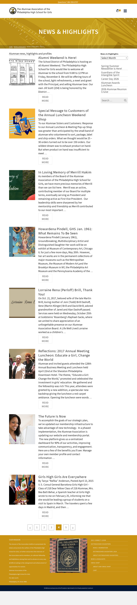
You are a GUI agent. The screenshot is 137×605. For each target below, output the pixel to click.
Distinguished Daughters (101, 544)
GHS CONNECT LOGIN (98, 540)
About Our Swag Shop (102, 567)
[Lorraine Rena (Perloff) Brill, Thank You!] (22, 302)
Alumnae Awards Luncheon (110, 84)
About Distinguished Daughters (105, 555)
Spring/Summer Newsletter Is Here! (111, 67)
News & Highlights (98, 559)
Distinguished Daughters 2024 (105, 551)
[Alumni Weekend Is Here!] (22, 70)
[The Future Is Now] (22, 429)
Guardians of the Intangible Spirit (110, 73)
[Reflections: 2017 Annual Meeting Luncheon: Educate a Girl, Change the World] (22, 363)
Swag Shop (95, 563)
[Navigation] (125, 11)
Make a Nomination (100, 548)
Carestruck (90, 588)
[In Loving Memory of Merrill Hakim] (22, 185)
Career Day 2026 (110, 78)
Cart (95, 570)
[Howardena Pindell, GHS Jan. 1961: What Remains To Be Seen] (22, 241)
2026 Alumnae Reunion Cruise (114, 90)
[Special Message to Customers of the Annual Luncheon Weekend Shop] (22, 123)
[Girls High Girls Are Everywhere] (22, 489)
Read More (45, 98)
